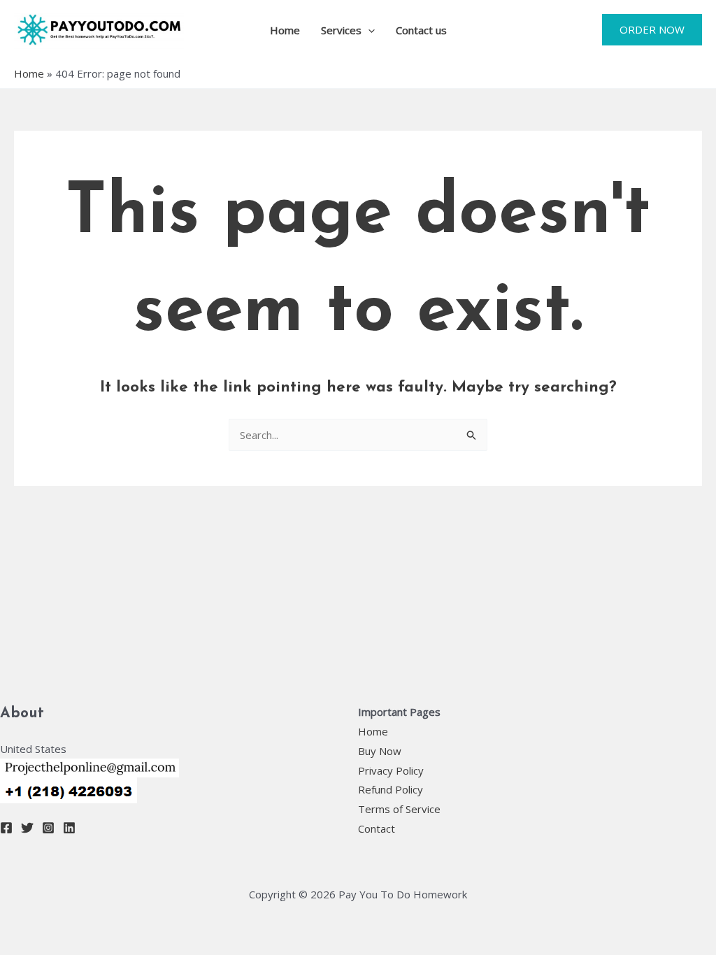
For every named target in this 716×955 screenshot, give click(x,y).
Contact (376, 828)
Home (285, 30)
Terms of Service (399, 809)
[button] (368, 30)
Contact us (421, 30)
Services (341, 30)
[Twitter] (27, 827)
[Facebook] (6, 827)
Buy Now (379, 751)
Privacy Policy (391, 770)
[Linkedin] (69, 827)
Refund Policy (390, 789)
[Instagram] (48, 827)
